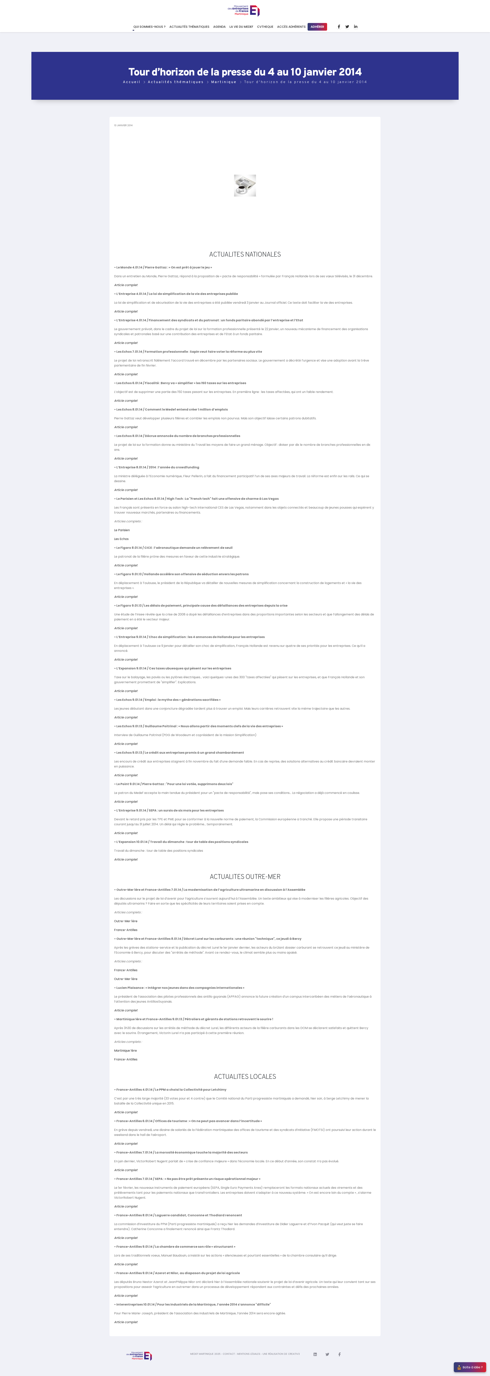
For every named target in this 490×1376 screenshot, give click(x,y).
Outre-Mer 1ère (125, 921)
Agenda (219, 27)
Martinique (224, 82)
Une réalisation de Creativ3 (281, 1354)
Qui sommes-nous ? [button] (149, 27)
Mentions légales (248, 1354)
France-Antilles (125, 930)
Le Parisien (122, 530)
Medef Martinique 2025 (205, 1354)
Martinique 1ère (125, 1050)
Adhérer (317, 27)
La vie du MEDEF (241, 27)
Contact (229, 1354)
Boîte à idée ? (473, 1367)
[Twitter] (347, 26)
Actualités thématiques (189, 27)
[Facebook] (339, 26)
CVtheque (265, 27)
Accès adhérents (291, 27)
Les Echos (121, 539)
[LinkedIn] (356, 26)
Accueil (131, 82)
